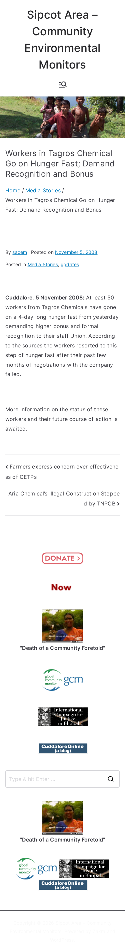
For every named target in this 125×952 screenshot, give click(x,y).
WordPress (62, 940)
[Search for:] (62, 779)
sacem (19, 252)
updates (70, 264)
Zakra (99, 931)
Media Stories (43, 264)
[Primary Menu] (62, 84)
